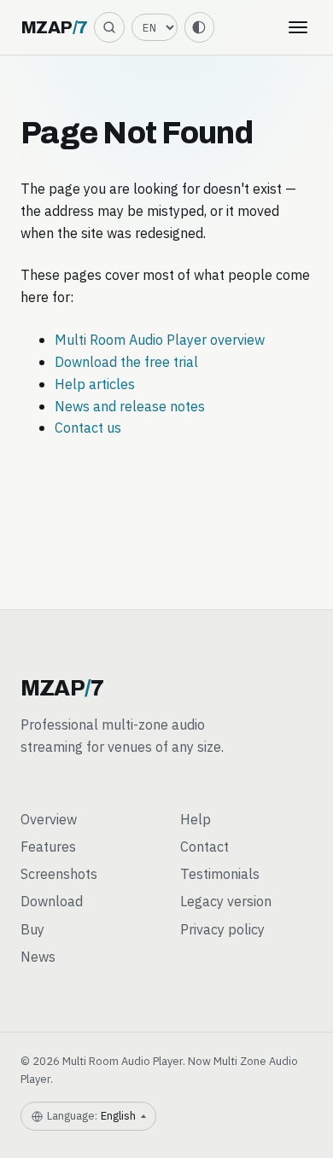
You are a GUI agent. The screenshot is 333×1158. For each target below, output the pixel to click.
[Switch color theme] (199, 27)
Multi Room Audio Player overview (160, 339)
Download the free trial (126, 361)
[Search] (109, 27)
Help (195, 819)
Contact (204, 846)
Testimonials (220, 873)
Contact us (88, 427)
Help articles (95, 384)
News (38, 956)
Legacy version (226, 901)
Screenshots (58, 873)
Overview (48, 819)
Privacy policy (222, 929)
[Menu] (298, 27)
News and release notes (130, 406)
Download (51, 901)
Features (48, 846)
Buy (32, 929)
